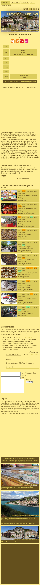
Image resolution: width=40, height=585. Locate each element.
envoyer (29, 381)
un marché (10, 28)
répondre (34, 352)
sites (32, 2)
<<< (16, 9)
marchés (5, 2)
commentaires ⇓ (30, 87)
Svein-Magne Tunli (14, 509)
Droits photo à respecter (8, 18)
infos (25, 9)
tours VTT (6, 6)
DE (34, 9)
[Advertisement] (20, 111)
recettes (15, 2)
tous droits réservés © (12, 478)
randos (25, 2)
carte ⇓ (6, 87)
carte (7, 143)
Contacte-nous (31, 460)
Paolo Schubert (13, 533)
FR (30, 9)
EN (37, 9)
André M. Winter (13, 355)
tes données (31, 373)
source (23, 509)
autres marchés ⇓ (16, 87)
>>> (20, 9)
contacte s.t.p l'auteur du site (24, 406)
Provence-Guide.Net (22, 14)
